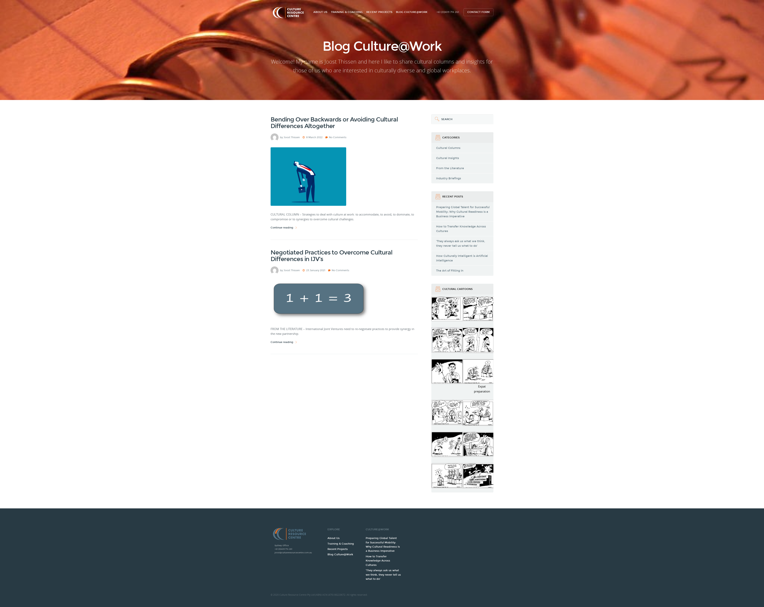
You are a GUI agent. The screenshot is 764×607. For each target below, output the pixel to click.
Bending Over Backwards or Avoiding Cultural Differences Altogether (334, 123)
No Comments (337, 137)
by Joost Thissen (290, 137)
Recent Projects (379, 12)
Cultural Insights (447, 158)
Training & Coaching (347, 12)
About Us (320, 12)
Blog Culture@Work (411, 12)
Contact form (478, 12)
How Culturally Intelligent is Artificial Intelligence (462, 258)
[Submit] (436, 119)
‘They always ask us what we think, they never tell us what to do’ (460, 244)
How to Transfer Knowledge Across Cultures (461, 229)
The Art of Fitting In (449, 270)
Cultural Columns (448, 148)
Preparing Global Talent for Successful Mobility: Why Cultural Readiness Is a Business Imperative (463, 212)
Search (441, 117)
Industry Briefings (448, 178)
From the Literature (450, 168)
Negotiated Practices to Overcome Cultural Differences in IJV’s (331, 256)
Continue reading (282, 227)
